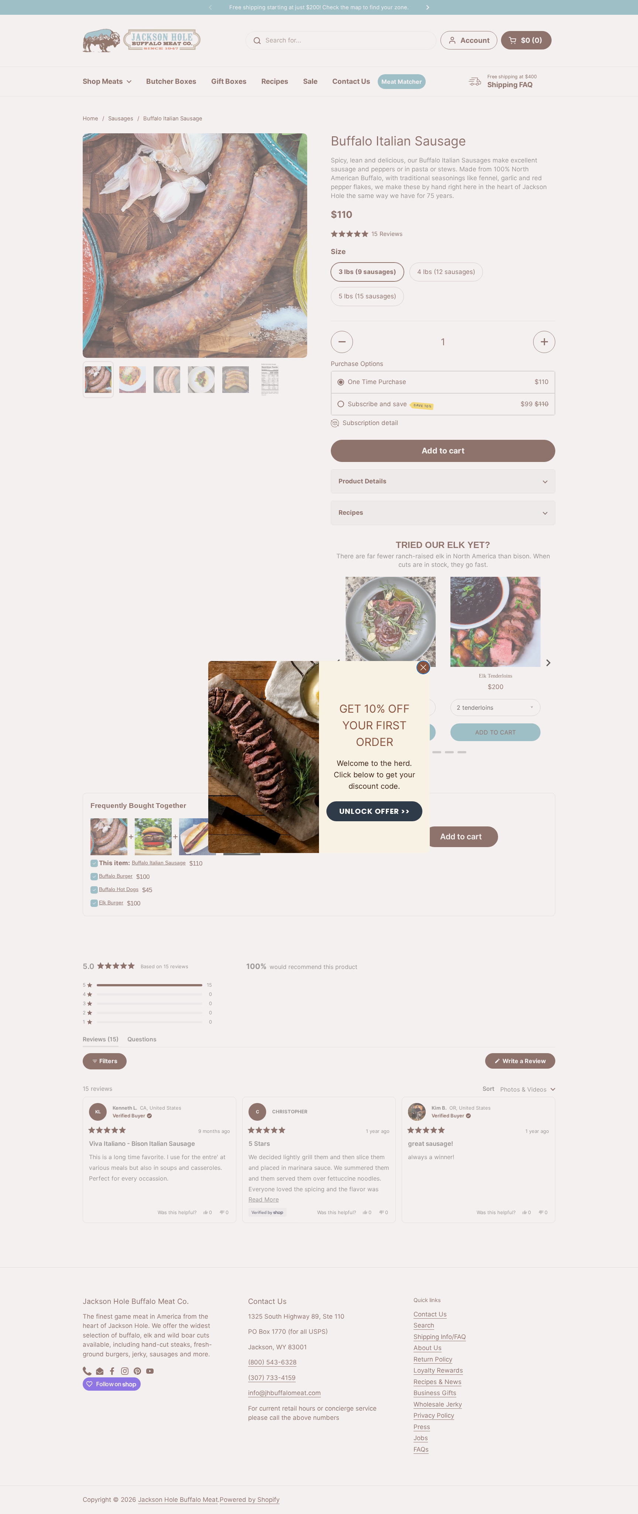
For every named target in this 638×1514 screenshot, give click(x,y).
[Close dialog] (423, 667)
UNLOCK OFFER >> (374, 811)
